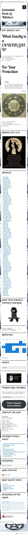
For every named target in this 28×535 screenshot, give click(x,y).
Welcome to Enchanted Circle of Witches (13, 443)
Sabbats (15, 506)
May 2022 (5, 177)
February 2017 (6, 263)
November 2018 (7, 234)
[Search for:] (14, 367)
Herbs (19, 503)
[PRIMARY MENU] (24, 7)
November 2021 (7, 184)
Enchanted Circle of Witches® (8, 13)
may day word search (8, 485)
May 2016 (5, 276)
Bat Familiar (6, 446)
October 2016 (6, 269)
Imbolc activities (7, 456)
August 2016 (6, 271)
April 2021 (5, 193)
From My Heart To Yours (9, 454)
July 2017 (5, 256)
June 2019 (5, 224)
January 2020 (6, 214)
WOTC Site (8, 510)
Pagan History (4, 506)
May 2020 (5, 209)
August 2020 (6, 205)
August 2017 (6, 255)
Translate (13, 330)
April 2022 (6, 178)
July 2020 (5, 206)
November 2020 (7, 200)
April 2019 (5, 227)
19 (10, 349)
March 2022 (6, 180)
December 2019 (7, 216)
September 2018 (7, 237)
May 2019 (5, 225)
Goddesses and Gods (13, 503)
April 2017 (5, 260)
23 (24, 349)
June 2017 (5, 257)
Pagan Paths (9, 506)
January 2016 (6, 281)
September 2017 (7, 253)
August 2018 (6, 238)
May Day (5, 484)
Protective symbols (8, 453)
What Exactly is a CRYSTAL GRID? (14, 43)
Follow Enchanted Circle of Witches (14, 404)
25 (6, 351)
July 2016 (5, 273)
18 (6, 349)
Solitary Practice (4, 507)
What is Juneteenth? (8, 449)
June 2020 (5, 207)
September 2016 (7, 270)
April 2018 (5, 244)
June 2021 (5, 191)
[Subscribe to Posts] (3, 475)
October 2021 (6, 185)
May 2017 (5, 259)
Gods (17, 503)
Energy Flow (4, 503)
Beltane (5, 490)
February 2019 (7, 230)
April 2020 (6, 210)
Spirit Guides (12, 507)
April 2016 (5, 277)
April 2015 (5, 294)
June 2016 (5, 274)
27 (13, 351)
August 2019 (6, 221)
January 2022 (6, 182)
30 (24, 351)
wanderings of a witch (9, 445)
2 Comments (5, 126)
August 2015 (6, 288)
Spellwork (8, 507)
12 (10, 347)
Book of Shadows (11, 59)
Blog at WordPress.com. (8, 522)
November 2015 (7, 284)
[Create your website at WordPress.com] (14, 1)
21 (17, 349)
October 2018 (6, 235)
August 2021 (6, 188)
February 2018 (7, 246)
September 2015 (7, 287)
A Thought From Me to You (13, 124)
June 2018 (5, 241)
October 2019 (6, 218)
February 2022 (7, 181)
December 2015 (7, 283)
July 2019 (5, 223)
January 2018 (6, 248)
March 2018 (6, 245)
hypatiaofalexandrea (7, 123)
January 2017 (6, 264)
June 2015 (5, 291)
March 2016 (6, 278)
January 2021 (6, 198)
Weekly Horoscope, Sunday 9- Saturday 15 (14, 452)
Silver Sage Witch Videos (20, 506)
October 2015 (6, 285)
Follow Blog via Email (13, 387)
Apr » (6, 357)
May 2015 (5, 292)
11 (6, 347)
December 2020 (7, 199)
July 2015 (5, 289)
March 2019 (6, 228)
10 (3, 347)
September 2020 (7, 203)
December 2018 (7, 232)
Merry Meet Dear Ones (9, 450)
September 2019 (7, 220)
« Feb (3, 357)
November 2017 (7, 250)
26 (10, 351)
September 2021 (7, 186)
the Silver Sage (20, 507)
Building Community (8, 488)
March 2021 (6, 195)
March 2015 (6, 295)
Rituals (12, 506)
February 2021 (7, 196)
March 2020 (6, 212)
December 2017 (7, 249)
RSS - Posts (8, 475)
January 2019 (6, 231)
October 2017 (6, 252)
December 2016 (7, 266)
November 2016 (7, 267)
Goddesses (7, 503)
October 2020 (6, 202)
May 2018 (5, 242)
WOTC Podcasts (4, 510)
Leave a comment (6, 60)
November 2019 (7, 217)
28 (17, 351)
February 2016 (7, 280)
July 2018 (5, 239)
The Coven (16, 507)
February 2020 (7, 213)
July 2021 (5, 189)
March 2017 (6, 262)
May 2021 (5, 192)
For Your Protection (10, 69)
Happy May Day (7, 487)
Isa (4, 447)
